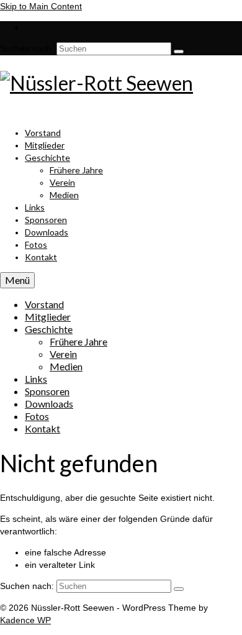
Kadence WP (25, 620)
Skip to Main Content (41, 6)
